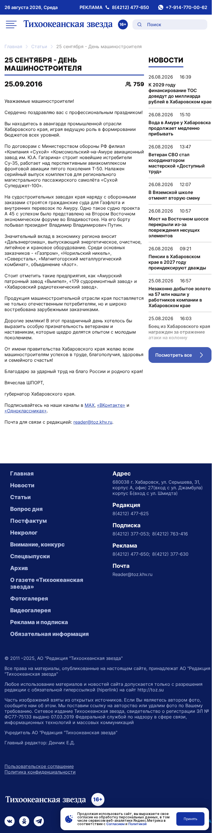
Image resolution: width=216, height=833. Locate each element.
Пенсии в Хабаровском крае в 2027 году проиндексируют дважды (177, 262)
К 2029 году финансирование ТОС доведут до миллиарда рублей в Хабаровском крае (180, 93)
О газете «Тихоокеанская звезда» (46, 583)
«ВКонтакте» (111, 405)
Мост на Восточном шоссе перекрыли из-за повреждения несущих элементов (178, 227)
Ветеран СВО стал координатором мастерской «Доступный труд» (176, 163)
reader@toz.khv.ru (92, 422)
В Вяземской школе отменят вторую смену (174, 195)
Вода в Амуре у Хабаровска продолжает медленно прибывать (179, 128)
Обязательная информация (49, 634)
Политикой (137, 824)
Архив (19, 568)
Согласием (115, 824)
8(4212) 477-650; (131, 554)
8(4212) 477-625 (130, 513)
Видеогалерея (30, 610)
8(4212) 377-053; (131, 534)
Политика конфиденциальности (40, 772)
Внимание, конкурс (37, 544)
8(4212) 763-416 (170, 534)
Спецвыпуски (30, 556)
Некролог (23, 532)
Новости (22, 485)
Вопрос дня (26, 509)
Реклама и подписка (39, 622)
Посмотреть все (183, 356)
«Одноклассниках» (25, 411)
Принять (190, 819)
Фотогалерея (29, 598)
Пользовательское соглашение (39, 766)
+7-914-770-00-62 (186, 7)
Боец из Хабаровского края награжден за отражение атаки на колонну (179, 331)
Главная (13, 46)
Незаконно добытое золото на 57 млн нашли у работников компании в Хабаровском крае (179, 297)
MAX (89, 405)
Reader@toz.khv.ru (132, 574)
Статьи (39, 46)
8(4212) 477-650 (130, 7)
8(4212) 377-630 (170, 554)
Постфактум (28, 520)
